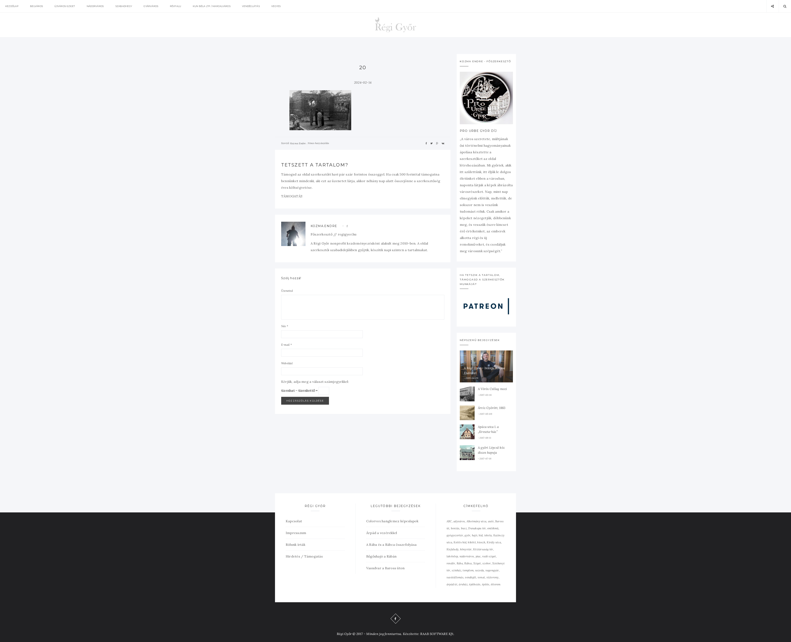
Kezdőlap (12, 6)
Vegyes (276, 6)
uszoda (479, 570)
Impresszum (296, 533)
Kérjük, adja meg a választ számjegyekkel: (315, 382)
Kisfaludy (453, 549)
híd (481, 535)
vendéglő (470, 577)
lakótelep (452, 556)
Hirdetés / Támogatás (304, 556)
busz (464, 528)
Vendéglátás (251, 6)
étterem (496, 584)
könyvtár (466, 549)
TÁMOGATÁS (291, 196)
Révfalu (175, 6)
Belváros (36, 6)
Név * (284, 326)
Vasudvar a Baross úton (385, 568)
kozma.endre (324, 226)
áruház (463, 584)
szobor (486, 563)
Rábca (468, 563)
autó (491, 521)
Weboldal (287, 363)
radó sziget (489, 556)
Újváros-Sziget (64, 6)
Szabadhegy (123, 6)
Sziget (477, 563)
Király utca (494, 542)
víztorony (493, 577)
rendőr (451, 563)
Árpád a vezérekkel (381, 533)
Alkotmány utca (476, 521)
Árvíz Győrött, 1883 (491, 408)
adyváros (459, 521)
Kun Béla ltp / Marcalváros (212, 6)
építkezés (474, 584)
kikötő (472, 542)
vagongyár (492, 570)
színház (456, 570)
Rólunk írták (295, 544)
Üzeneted (287, 291)
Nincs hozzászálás (318, 143)
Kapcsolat (294, 521)
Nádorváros (95, 6)
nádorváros (467, 556)
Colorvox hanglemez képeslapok (392, 521)
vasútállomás (455, 577)
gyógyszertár (455, 535)
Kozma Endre (298, 143)
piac (478, 556)
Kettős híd (460, 542)
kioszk (481, 542)
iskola (488, 535)
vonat (481, 577)
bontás (455, 528)
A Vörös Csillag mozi (492, 389)
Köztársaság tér (483, 549)
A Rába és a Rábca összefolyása (391, 544)
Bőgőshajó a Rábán (381, 556)
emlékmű (493, 528)
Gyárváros (151, 6)
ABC (449, 521)
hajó (474, 535)
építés (485, 584)
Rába (460, 563)
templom (468, 570)
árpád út (452, 584)
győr (467, 535)
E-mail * (286, 345)
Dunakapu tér (477, 528)
